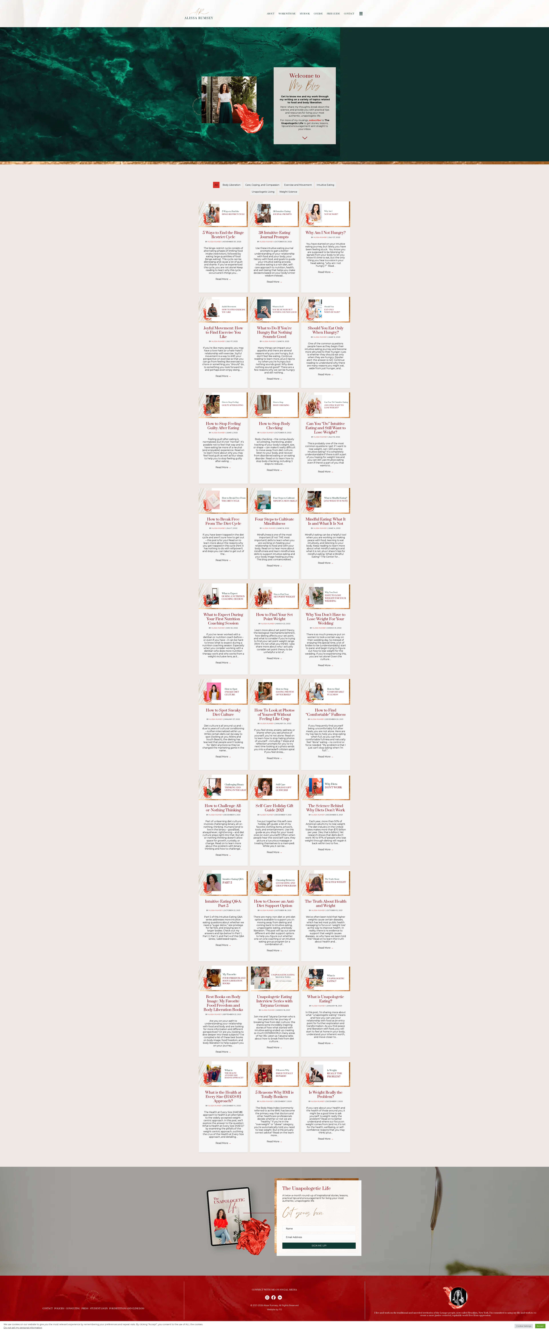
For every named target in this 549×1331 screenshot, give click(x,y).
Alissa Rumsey (215, 242)
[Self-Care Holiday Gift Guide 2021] (274, 787)
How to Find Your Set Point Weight (274, 617)
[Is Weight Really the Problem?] (325, 1073)
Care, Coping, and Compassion (262, 185)
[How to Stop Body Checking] (274, 405)
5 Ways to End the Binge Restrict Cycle (223, 235)
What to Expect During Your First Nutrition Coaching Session (223, 619)
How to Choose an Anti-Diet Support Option (274, 903)
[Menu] (361, 13)
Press (84, 1308)
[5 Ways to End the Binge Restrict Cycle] (223, 214)
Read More (223, 279)
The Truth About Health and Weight (325, 903)
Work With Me (287, 13)
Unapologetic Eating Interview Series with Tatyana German (274, 1001)
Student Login (99, 1308)
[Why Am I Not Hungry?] (325, 214)
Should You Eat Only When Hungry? (325, 330)
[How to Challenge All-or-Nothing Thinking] (223, 787)
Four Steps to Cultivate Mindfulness (274, 521)
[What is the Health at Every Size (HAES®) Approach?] (223, 1073)
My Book (305, 13)
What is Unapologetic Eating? (325, 999)
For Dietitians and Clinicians (126, 1308)
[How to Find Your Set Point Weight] (274, 596)
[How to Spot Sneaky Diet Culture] (223, 691)
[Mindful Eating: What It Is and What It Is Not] (325, 500)
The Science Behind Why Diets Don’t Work (325, 808)
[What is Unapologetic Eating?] (325, 978)
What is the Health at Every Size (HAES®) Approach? (223, 1097)
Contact (349, 13)
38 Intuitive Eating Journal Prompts (274, 235)
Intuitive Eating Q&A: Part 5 (223, 903)
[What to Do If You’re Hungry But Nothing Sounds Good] (274, 309)
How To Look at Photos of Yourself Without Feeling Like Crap (274, 714)
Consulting (73, 1308)
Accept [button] (540, 1326)
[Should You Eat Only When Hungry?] (325, 309)
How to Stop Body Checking (274, 426)
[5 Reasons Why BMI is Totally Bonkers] (274, 1073)
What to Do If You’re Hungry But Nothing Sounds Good (274, 332)
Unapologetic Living (263, 191)
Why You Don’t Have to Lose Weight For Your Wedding (325, 619)
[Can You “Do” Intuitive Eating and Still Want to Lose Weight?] (325, 405)
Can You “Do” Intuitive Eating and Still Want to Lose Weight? (326, 428)
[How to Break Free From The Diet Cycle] (223, 500)
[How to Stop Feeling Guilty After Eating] (223, 405)
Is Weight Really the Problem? (325, 1094)
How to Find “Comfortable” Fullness (326, 712)
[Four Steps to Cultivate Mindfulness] (274, 500)
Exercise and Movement (298, 185)
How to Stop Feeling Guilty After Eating (223, 426)
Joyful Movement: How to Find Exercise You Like (223, 332)
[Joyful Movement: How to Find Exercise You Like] (223, 309)
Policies (59, 1308)
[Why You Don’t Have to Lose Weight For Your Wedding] (325, 596)
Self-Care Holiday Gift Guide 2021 (274, 808)
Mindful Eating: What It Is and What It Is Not (326, 521)
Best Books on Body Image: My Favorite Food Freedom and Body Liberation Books (223, 1003)
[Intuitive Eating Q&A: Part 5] (223, 882)
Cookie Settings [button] (523, 1326)
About (270, 13)
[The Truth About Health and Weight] (325, 882)
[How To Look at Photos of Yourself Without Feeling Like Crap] (274, 691)
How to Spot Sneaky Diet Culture (223, 712)
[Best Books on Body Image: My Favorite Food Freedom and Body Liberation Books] (223, 978)
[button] (319, 1246)
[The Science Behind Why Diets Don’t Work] (325, 787)
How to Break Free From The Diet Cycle (223, 521)
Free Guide (333, 13)
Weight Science (288, 191)
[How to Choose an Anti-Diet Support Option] (274, 882)
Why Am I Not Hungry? (326, 232)
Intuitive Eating (325, 185)
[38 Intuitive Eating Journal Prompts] (274, 214)
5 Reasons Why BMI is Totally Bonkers (274, 1094)
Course (318, 13)
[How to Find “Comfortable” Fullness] (325, 691)
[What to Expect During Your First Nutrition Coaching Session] (223, 596)
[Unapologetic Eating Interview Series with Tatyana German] (274, 978)
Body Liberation (231, 185)
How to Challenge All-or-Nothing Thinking (223, 808)
